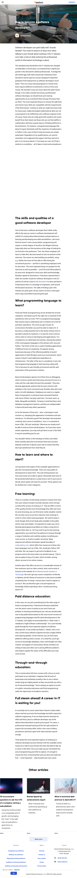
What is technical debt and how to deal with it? (65, 798)
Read (1, 833)
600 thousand (40, 281)
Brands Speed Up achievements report (36, 798)
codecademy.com (22, 545)
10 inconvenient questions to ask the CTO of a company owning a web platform (11, 801)
